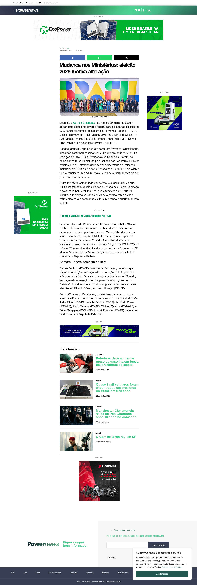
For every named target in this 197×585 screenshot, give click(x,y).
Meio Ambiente (122, 573)
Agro (25, 573)
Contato (30, 3)
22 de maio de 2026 (103, 422)
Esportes (105, 573)
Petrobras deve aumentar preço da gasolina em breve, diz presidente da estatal (117, 361)
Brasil (38, 573)
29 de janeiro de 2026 (104, 442)
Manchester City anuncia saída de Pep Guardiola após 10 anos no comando (116, 414)
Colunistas (18, 3)
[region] (162, 564)
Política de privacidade (47, 3)
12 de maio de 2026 (103, 370)
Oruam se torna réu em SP (116, 437)
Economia (90, 573)
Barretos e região (54, 573)
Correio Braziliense (84, 122)
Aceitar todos (162, 574)
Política (142, 10)
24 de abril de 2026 (103, 396)
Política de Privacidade (172, 567)
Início (13, 573)
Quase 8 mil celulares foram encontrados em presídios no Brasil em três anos (117, 388)
